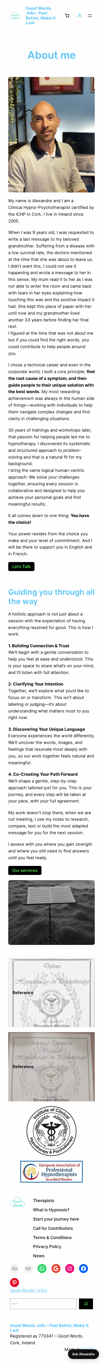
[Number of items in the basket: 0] (67, 15)
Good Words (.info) (28, 1290)
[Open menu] (90, 16)
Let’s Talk (21, 566)
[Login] (79, 15)
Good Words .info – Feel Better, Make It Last (41, 15)
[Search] (86, 1304)
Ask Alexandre (83, 1354)
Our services (25, 870)
